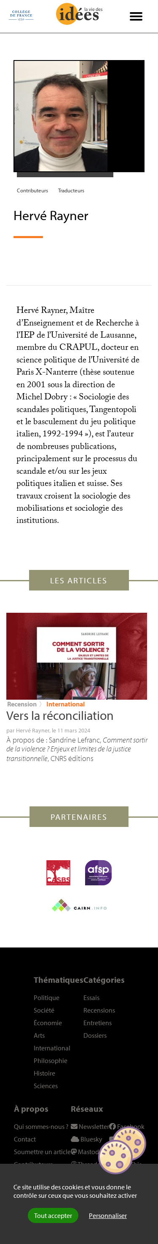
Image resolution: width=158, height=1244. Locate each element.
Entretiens (97, 1022)
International (65, 704)
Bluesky (90, 1139)
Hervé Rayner (32, 730)
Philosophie (50, 1060)
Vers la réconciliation (60, 715)
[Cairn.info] (79, 905)
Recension (22, 704)
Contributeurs (32, 190)
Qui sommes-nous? (41, 1126)
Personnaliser (108, 1215)
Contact (25, 1139)
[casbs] (58, 872)
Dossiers (95, 1035)
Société (44, 1010)
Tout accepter (53, 1215)
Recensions (99, 1010)
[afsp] (98, 872)
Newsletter (93, 1126)
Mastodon (92, 1151)
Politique (46, 997)
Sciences (46, 1085)
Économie (48, 1022)
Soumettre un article (42, 1151)
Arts (39, 1035)
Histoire (44, 1073)
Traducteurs (71, 190)
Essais (91, 997)
